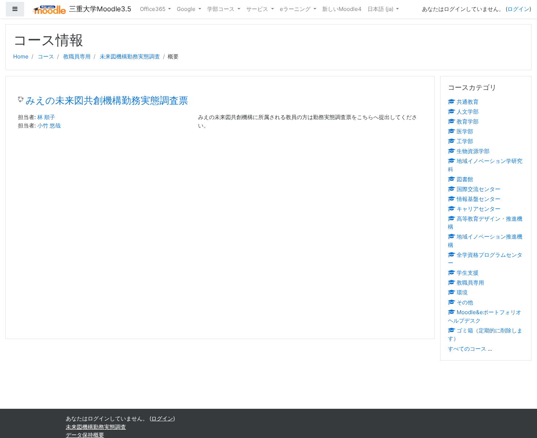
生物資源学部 (473, 151)
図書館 (465, 179)
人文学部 (468, 111)
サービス (258, 8)
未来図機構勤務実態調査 (130, 56)
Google (187, 8)
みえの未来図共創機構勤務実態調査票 (107, 100)
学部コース (221, 8)
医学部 (465, 131)
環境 (462, 292)
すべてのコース (467, 348)
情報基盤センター (478, 198)
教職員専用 (77, 56)
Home (20, 56)
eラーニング (296, 8)
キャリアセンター (478, 208)
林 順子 (46, 117)
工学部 (465, 141)
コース (46, 56)
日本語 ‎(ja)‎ (381, 8)
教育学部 (468, 121)
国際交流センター (478, 189)
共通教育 (468, 101)
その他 (465, 302)
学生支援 (468, 272)
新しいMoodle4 (342, 8)
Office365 (153, 8)
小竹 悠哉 (49, 125)
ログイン (518, 8)
